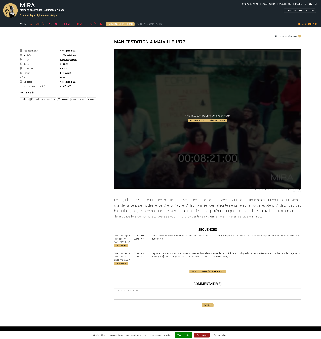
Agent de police (78, 99)
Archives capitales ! (150, 24)
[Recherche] (305, 4)
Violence (92, 99)
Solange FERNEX (67, 51)
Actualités (37, 24)
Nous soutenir (307, 24)
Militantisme (63, 99)
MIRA (23, 24)
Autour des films (60, 24)
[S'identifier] (310, 4)
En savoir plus (296, 192)
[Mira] (3, 24)
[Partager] (315, 4)
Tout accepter (183, 335)
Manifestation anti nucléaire (43, 99)
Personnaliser (220, 335)
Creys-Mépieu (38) (68, 60)
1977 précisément (68, 55)
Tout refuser (202, 335)
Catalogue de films (120, 24)
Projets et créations (89, 24)
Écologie (25, 99)
